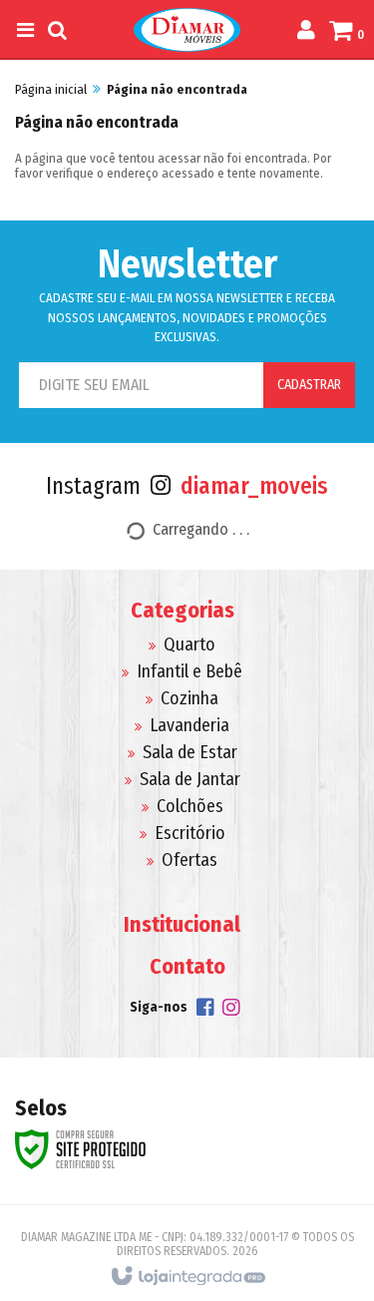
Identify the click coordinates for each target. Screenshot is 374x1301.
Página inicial (51, 89)
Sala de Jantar (190, 779)
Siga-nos (158, 1007)
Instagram (187, 486)
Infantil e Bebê (189, 671)
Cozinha (189, 698)
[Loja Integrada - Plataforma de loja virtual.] (187, 1276)
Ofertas (189, 860)
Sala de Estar (190, 752)
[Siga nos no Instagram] (231, 1010)
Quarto (189, 644)
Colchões (190, 806)
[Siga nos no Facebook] (205, 1010)
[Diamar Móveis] (187, 30)
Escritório (190, 833)
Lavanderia (189, 725)
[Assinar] (309, 385)
